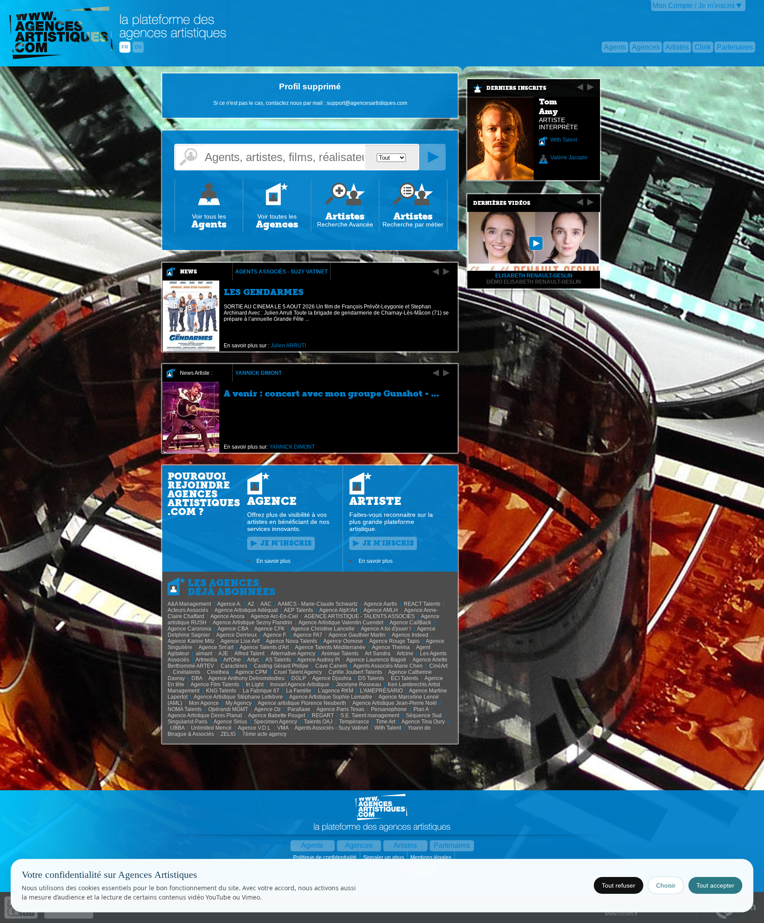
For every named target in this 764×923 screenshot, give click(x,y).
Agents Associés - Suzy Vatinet (281, 272)
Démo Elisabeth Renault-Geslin (533, 282)
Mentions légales (431, 857)
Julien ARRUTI (288, 345)
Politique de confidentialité (325, 857)
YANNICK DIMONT (258, 373)
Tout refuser (618, 885)
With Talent (563, 140)
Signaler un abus (384, 857)
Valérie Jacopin (569, 157)
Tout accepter (715, 885)
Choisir (666, 885)
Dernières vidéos (502, 203)
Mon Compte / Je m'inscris (694, 5)
